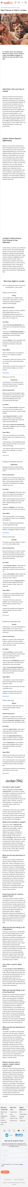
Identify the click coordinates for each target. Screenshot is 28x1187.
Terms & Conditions (19, 1179)
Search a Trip (13, 1118)
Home (2, 7)
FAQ (21, 1112)
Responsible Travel (4, 1117)
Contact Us (22, 1120)
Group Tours (13, 1112)
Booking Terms (22, 1117)
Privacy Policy (8, 1179)
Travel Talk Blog (4, 1123)
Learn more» (6, 372)
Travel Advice (23, 1114)
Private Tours (13, 1120)
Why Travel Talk (4, 1113)
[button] (2, 2)
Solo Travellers (12, 1115)
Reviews (3, 1120)
